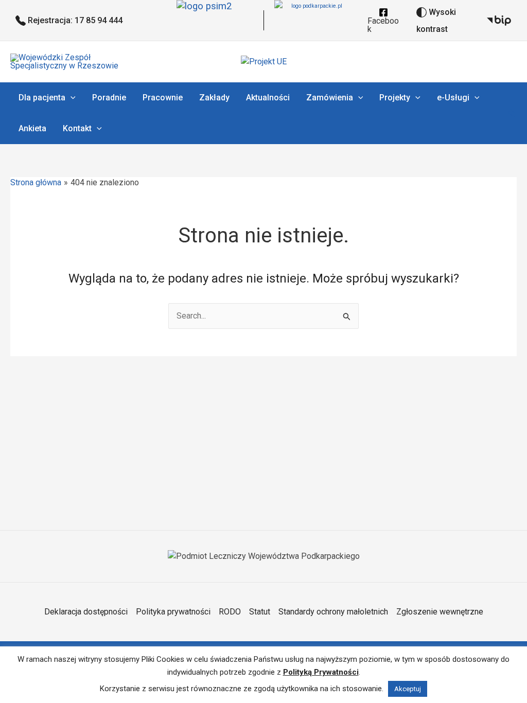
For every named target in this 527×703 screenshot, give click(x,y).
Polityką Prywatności (321, 672)
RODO (230, 612)
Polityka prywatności (173, 612)
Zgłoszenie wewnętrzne (439, 612)
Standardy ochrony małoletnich (333, 612)
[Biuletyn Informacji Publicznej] (499, 20)
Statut (259, 612)
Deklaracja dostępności (86, 612)
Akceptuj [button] (407, 689)
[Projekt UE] (264, 61)
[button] (70, 97)
